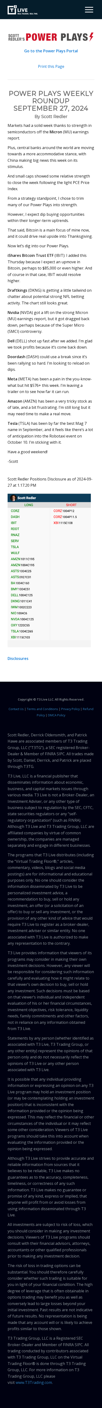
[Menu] (86, 9)
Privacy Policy (70, 709)
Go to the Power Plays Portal (51, 51)
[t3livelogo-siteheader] (23, 10)
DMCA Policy (56, 715)
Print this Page (51, 66)
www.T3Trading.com (34, 1382)
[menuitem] (87, 9)
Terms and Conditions (42, 709)
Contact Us (16, 709)
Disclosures (18, 658)
